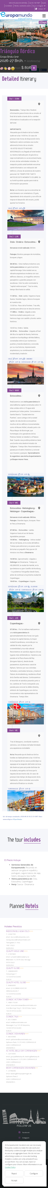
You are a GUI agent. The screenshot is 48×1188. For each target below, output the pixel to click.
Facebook (25, 1132)
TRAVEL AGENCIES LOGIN (22, 6)
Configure (34, 1173)
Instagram (25, 1138)
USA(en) (40, 9)
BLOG (44, 3)
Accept (14, 1180)
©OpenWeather (17, 819)
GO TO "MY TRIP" (34, 3)
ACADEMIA (8, 6)
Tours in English (38, 6)
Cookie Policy (10, 1167)
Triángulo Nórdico (17, 51)
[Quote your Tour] (34, 68)
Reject (14, 1173)
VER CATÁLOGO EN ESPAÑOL (18, 3)
